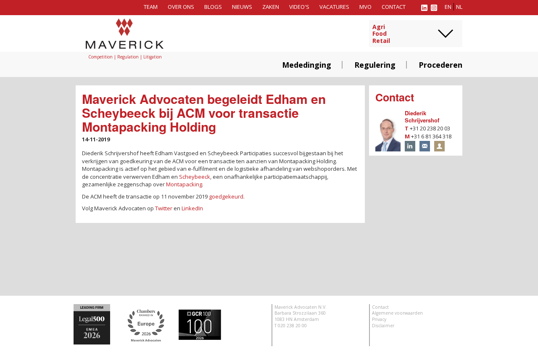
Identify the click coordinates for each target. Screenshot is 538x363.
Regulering (375, 65)
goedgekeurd (226, 196)
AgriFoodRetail (381, 34)
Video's (299, 7)
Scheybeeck (194, 176)
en (448, 7)
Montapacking (184, 184)
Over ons (181, 7)
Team (151, 7)
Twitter (163, 208)
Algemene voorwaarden (397, 313)
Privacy (379, 319)
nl (459, 7)
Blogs (213, 7)
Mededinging (306, 65)
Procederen (440, 65)
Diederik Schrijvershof (422, 116)
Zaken (270, 7)
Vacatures (334, 7)
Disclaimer (383, 326)
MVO (365, 7)
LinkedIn (192, 208)
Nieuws (242, 7)
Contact (394, 7)
